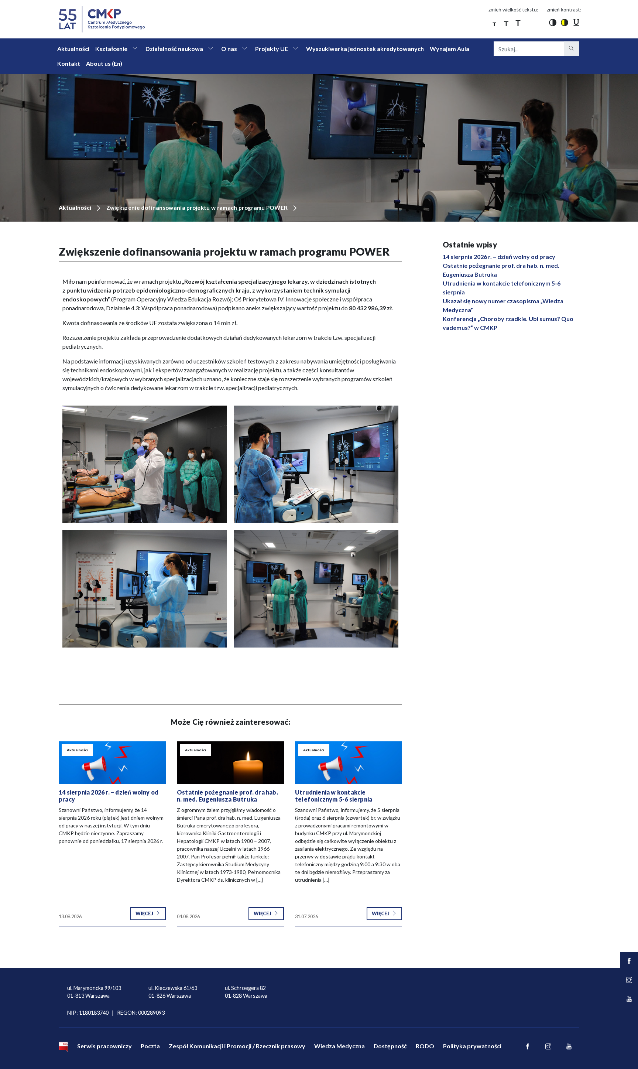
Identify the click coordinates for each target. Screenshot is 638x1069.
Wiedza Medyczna (339, 1045)
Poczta (150, 1045)
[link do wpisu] (112, 762)
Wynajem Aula (449, 48)
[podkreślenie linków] (576, 22)
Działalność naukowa (174, 48)
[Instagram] (548, 1047)
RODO (425, 1045)
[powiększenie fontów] (494, 22)
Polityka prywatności (472, 1045)
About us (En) (104, 63)
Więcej (145, 913)
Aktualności (73, 48)
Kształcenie (111, 48)
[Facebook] (527, 1047)
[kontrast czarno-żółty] (564, 22)
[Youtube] (569, 1047)
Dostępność (390, 1045)
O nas (229, 48)
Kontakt (68, 63)
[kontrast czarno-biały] (553, 22)
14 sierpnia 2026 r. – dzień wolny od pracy (499, 256)
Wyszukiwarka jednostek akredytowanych (365, 48)
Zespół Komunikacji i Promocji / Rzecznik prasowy (237, 1045)
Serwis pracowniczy (104, 1045)
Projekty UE (271, 48)
